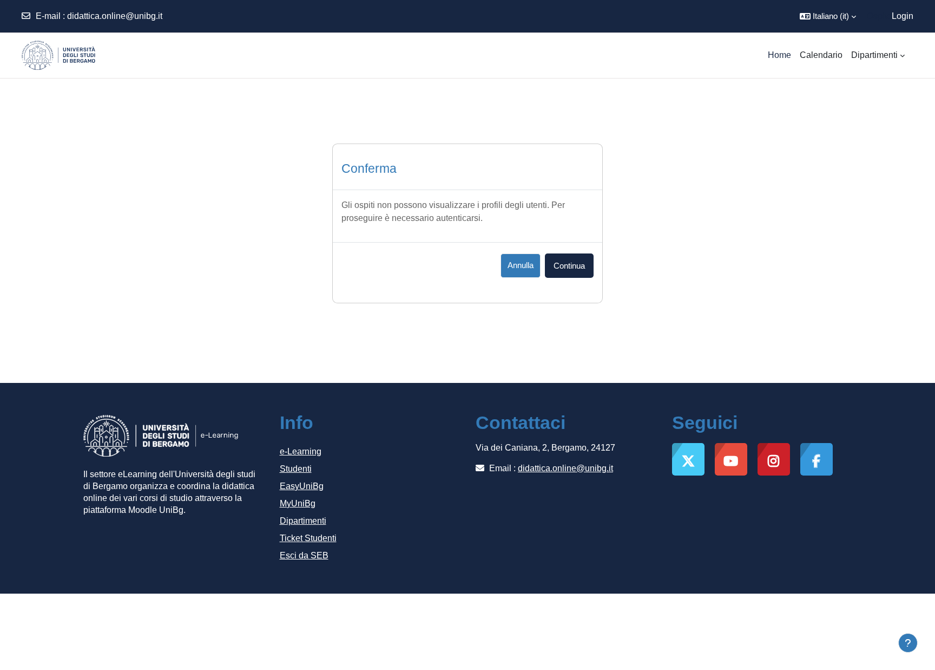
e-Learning (300, 451)
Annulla (521, 265)
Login (902, 16)
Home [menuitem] (779, 55)
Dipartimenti (303, 520)
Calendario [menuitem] (821, 55)
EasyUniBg (302, 486)
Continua (569, 265)
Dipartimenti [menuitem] (874, 55)
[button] (827, 16)
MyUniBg (297, 503)
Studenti (296, 468)
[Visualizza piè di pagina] (908, 643)
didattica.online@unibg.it (114, 16)
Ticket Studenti (308, 538)
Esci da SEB (304, 555)
